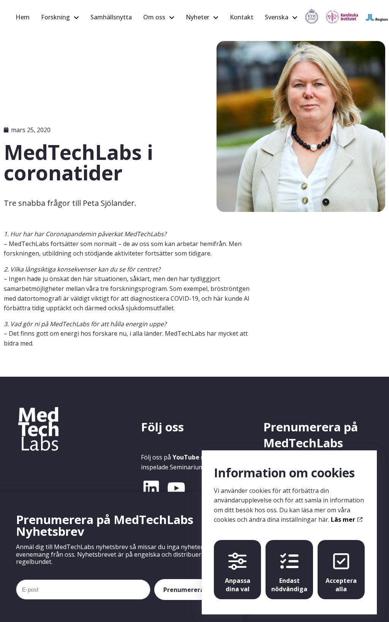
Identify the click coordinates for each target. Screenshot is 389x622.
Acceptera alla (341, 584)
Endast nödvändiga (289, 584)
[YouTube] (176, 488)
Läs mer (344, 519)
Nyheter (197, 17)
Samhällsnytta (111, 17)
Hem (23, 17)
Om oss (154, 17)
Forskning (55, 17)
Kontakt (241, 17)
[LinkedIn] (151, 488)
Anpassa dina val (237, 584)
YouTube (185, 457)
